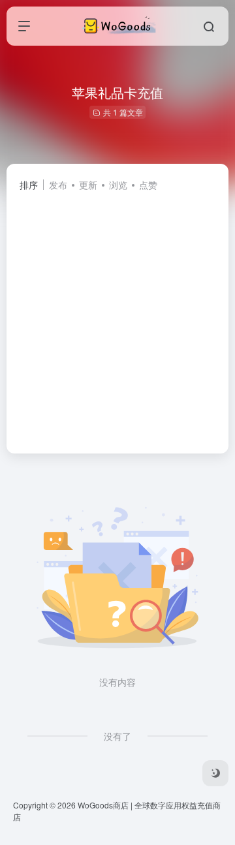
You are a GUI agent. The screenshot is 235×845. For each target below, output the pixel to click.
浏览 (118, 184)
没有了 (117, 736)
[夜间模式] (215, 773)
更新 (88, 184)
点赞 (148, 184)
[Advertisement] (117, 316)
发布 (58, 184)
